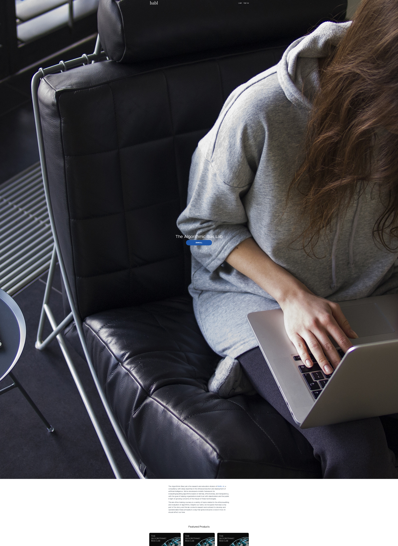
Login (240, 3)
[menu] (243, 3)
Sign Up (246, 3)
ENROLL (199, 243)
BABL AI (221, 486)
